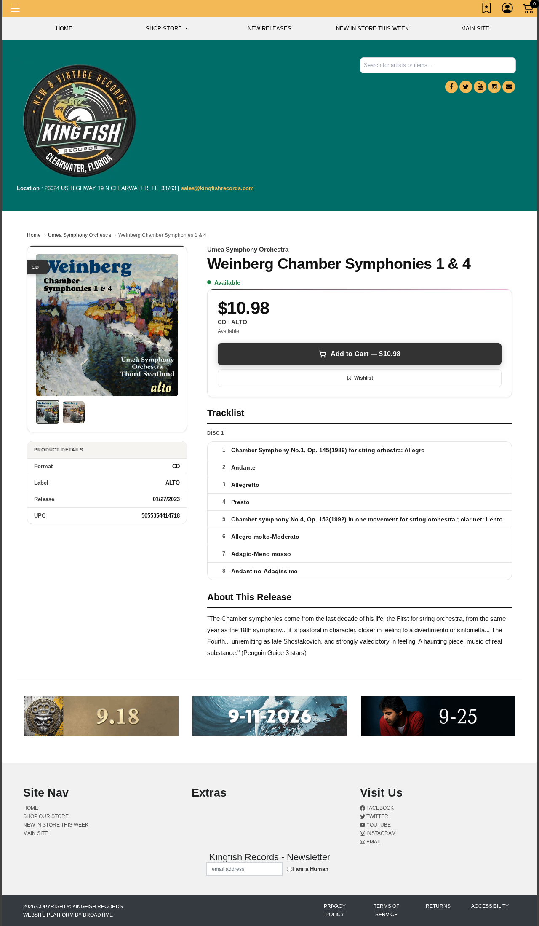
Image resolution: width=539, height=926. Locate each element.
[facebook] (451, 87)
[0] (529, 10)
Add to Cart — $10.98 (365, 353)
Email (373, 842)
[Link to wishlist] (487, 9)
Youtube (378, 825)
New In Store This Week (372, 28)
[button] (166, 28)
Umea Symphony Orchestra (79, 235)
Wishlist (363, 378)
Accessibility (490, 906)
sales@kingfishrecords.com (217, 188)
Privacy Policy (335, 910)
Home (34, 235)
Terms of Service (386, 910)
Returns (438, 906)
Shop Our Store (46, 816)
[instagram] (494, 87)
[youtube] (480, 87)
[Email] (509, 87)
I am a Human (310, 869)
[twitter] (466, 87)
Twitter (376, 816)
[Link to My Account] (508, 9)
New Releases (269, 28)
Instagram (380, 833)
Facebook (379, 808)
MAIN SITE (475, 28)
